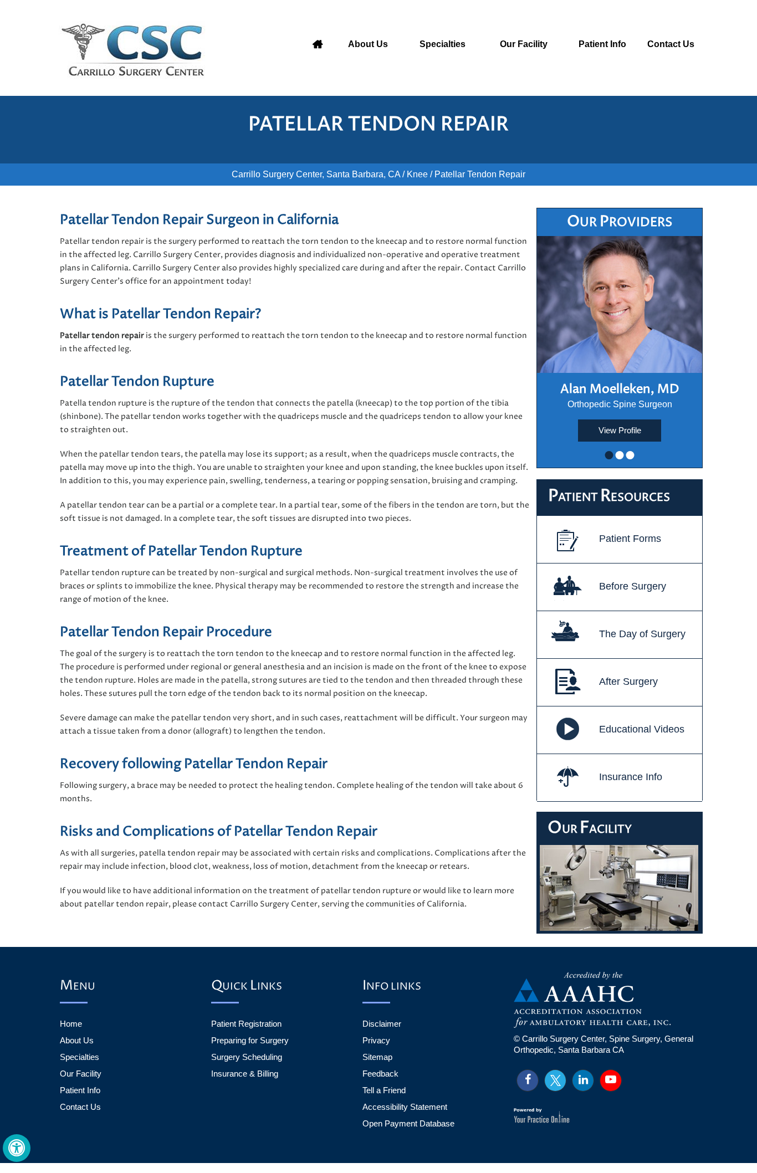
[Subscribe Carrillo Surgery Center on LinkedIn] (583, 1080)
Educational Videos (641, 729)
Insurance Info (630, 776)
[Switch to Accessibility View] (16, 1148)
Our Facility (524, 44)
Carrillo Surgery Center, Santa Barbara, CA (316, 174)
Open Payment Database (408, 1123)
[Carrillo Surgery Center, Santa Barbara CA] (135, 49)
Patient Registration (246, 1023)
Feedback (380, 1073)
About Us (368, 44)
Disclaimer (381, 1023)
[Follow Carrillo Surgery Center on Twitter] (555, 1080)
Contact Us (670, 44)
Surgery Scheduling (246, 1057)
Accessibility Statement (404, 1106)
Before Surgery (632, 586)
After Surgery (628, 681)
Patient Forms (630, 538)
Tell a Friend (384, 1090)
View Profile (620, 430)
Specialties (443, 44)
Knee (417, 174)
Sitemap (377, 1057)
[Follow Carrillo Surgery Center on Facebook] (527, 1080)
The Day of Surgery (642, 633)
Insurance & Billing (244, 1073)
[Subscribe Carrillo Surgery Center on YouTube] (610, 1080)
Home (317, 44)
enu (77, 986)
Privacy (376, 1040)
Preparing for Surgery (250, 1040)
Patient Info (602, 44)
